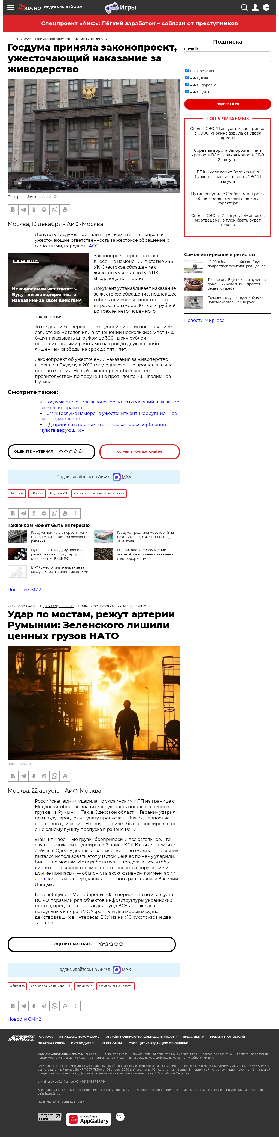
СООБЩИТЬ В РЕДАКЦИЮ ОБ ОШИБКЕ (158, 1043)
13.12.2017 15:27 (19, 39)
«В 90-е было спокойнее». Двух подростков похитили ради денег (236, 264)
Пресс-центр (193, 1037)
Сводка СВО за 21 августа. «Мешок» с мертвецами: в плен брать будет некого (228, 220)
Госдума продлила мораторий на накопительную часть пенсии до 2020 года (145, 536)
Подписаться (228, 104)
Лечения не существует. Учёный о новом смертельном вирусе (236, 300)
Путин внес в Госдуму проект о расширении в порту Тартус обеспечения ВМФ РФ (57, 554)
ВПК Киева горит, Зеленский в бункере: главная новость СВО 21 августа (228, 177)
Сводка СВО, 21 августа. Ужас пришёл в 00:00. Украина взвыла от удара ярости (228, 133)
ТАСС (92, 245)
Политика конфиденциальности (61, 1102)
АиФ (53, 197)
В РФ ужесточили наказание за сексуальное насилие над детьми (59, 569)
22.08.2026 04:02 (21, 606)
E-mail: (191, 48)
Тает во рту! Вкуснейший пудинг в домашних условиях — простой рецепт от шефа (237, 284)
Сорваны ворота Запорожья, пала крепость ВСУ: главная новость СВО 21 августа (228, 155)
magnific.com (19, 763)
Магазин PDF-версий (227, 1037)
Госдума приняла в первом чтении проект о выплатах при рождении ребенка (60, 536)
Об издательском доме (79, 1037)
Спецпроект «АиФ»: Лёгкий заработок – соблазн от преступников (139, 23)
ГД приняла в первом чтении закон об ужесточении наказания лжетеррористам (145, 554)
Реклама (45, 1037)
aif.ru (40, 878)
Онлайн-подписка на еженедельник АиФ (141, 1037)
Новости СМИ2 (24, 589)
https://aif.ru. (53, 1093)
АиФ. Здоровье (203, 85)
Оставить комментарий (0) (139, 451)
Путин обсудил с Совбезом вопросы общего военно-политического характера (228, 199)
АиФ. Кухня (199, 92)
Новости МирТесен (206, 320)
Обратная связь (51, 1043)
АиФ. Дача (199, 78)
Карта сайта (112, 1043)
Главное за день (203, 71)
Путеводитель (83, 1043)
